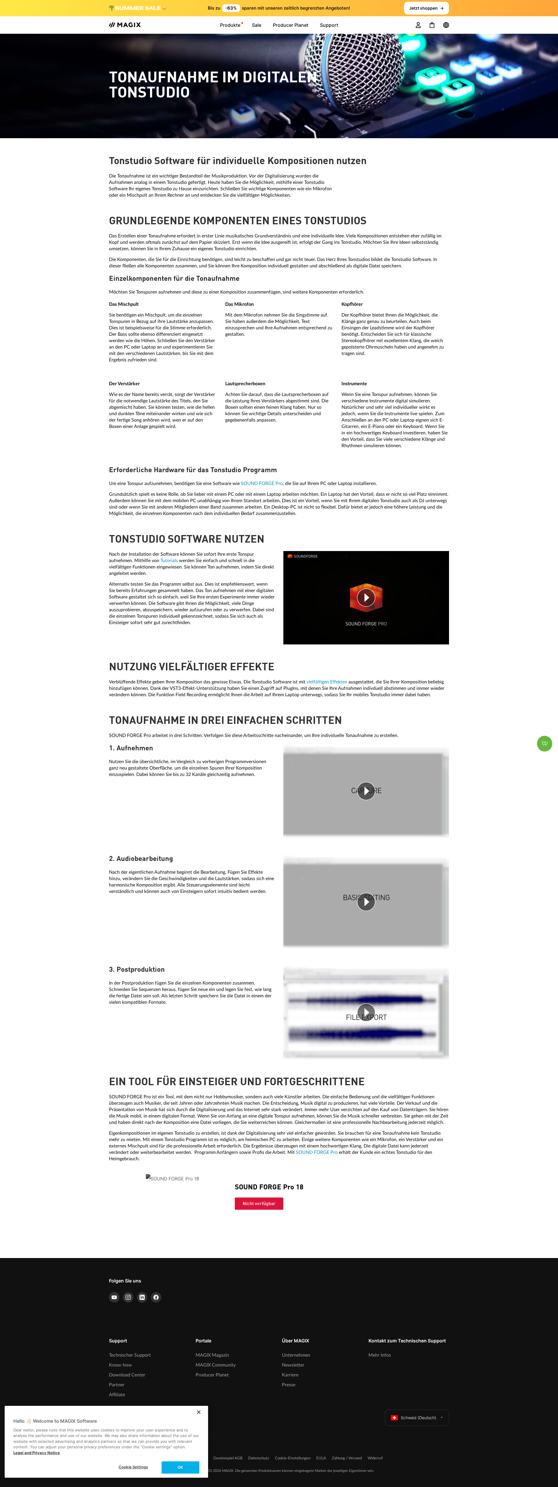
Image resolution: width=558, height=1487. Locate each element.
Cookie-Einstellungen (292, 1458)
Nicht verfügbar (259, 1204)
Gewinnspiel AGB (227, 1458)
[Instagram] (128, 1297)
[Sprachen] (446, 25)
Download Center (127, 1375)
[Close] (198, 1412)
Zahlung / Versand (347, 1458)
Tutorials (169, 560)
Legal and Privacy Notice (36, 1452)
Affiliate (117, 1394)
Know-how (120, 1365)
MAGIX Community (216, 1365)
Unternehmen (296, 1355)
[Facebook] (156, 1297)
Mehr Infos (380, 1355)
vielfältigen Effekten (327, 682)
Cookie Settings (133, 1467)
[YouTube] (114, 1297)
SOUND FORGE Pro (262, 483)
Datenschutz (258, 1458)
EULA (321, 1458)
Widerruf (375, 1458)
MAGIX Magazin (212, 1355)
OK (180, 1467)
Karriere (290, 1375)
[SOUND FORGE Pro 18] (182, 1210)
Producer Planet (212, 1375)
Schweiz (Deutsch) (418, 1417)
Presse (288, 1385)
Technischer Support (130, 1355)
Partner (116, 1385)
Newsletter (293, 1365)
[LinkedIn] (142, 1297)
